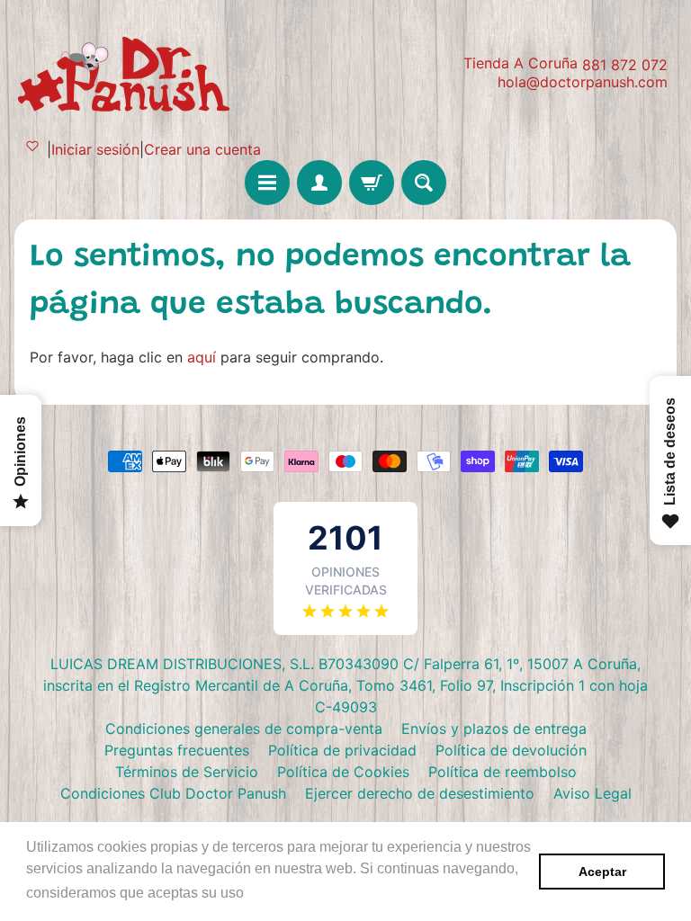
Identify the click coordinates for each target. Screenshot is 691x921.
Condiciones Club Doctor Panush (173, 793)
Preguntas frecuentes (176, 750)
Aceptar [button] (602, 871)
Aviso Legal (592, 793)
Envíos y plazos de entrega (494, 729)
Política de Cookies (343, 772)
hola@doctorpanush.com (583, 82)
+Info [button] (266, 892)
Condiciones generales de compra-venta (243, 729)
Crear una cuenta (202, 149)
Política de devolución (511, 750)
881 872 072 (625, 65)
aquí (201, 357)
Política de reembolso (502, 772)
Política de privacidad (342, 750)
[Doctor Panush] (126, 72)
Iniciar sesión (95, 149)
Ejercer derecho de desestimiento (419, 793)
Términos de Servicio (186, 772)
